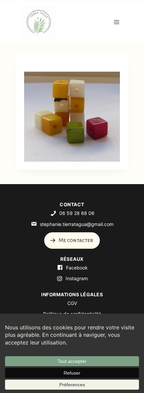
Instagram (77, 278)
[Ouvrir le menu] (116, 22)
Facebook (77, 267)
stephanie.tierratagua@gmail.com (77, 224)
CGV (72, 303)
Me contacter (75, 240)
